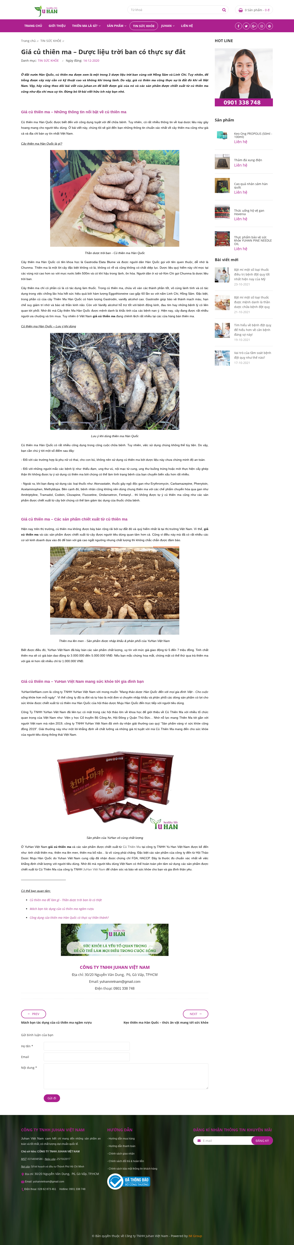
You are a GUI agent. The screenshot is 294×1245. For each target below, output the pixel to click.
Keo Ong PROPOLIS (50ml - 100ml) (253, 135)
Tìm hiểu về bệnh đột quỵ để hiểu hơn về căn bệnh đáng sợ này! (252, 330)
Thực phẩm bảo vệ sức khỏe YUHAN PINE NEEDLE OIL (253, 240)
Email (25, 1057)
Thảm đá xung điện (248, 160)
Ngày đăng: (74, 60)
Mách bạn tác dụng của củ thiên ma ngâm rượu (56, 1022)
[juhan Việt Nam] (46, 11)
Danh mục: (29, 60)
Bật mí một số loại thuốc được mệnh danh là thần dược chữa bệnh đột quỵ (252, 302)
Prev (35, 1014)
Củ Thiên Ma (132, 846)
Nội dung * (29, 1068)
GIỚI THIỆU (57, 26)
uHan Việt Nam (95, 869)
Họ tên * (27, 1046)
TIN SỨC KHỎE (144, 26)
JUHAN (166, 26)
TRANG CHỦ (33, 26)
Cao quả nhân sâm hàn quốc (251, 185)
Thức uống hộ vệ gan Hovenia (249, 212)
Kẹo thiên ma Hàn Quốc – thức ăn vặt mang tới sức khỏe (166, 1022)
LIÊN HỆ (187, 26)
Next (193, 1014)
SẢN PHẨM (115, 26)
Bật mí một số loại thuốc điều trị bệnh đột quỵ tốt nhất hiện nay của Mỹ (252, 274)
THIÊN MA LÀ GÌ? (84, 26)
